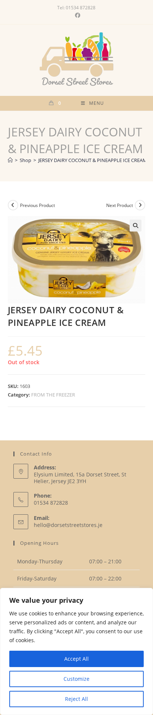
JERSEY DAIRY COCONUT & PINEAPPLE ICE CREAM (92, 160)
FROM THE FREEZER (53, 394)
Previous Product (37, 205)
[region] (76, 651)
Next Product (119, 205)
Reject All (76, 698)
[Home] (10, 160)
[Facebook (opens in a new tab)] (76, 15)
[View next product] (140, 205)
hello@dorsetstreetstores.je (68, 524)
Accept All (76, 658)
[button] (135, 226)
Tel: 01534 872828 (76, 7)
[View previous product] (13, 205)
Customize (76, 678)
